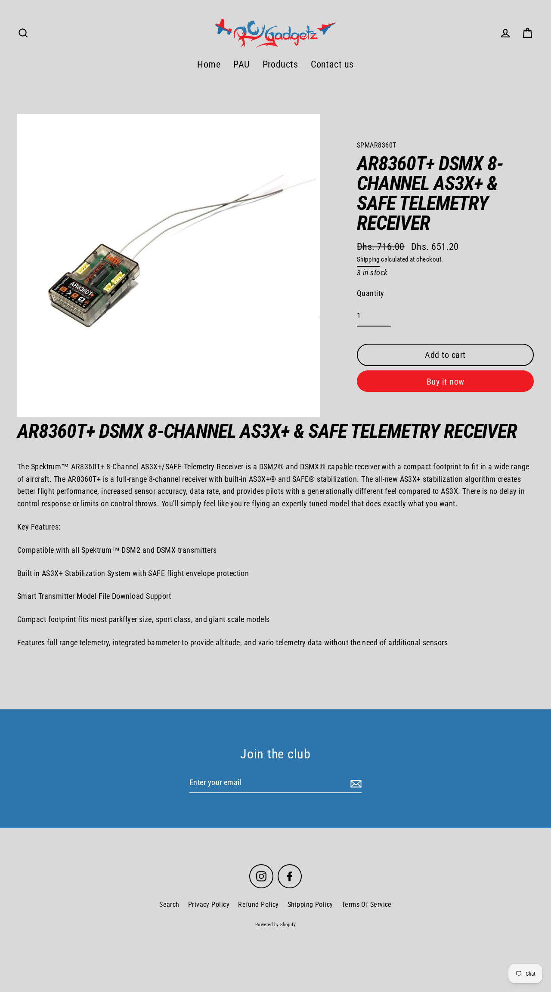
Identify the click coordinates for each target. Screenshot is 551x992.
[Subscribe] (355, 783)
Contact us (332, 64)
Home (208, 64)
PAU (241, 64)
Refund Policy (258, 904)
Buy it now (445, 381)
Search (169, 904)
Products (280, 64)
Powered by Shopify (275, 924)
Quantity (370, 293)
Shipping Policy (310, 904)
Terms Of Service (367, 904)
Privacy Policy (208, 904)
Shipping (368, 259)
